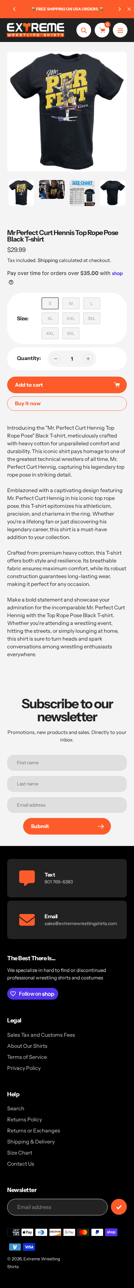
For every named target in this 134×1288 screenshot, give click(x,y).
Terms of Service (27, 1057)
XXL (71, 318)
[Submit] (119, 1207)
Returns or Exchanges (33, 1130)
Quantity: (29, 358)
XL (50, 318)
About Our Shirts (27, 1046)
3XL (92, 318)
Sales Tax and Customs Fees (41, 1035)
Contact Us (20, 1163)
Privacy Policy (24, 1068)
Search (15, 1108)
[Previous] (14, 9)
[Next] (119, 9)
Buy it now (28, 403)
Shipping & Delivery (31, 1141)
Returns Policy (24, 1119)
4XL (50, 333)
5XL (71, 333)
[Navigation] (120, 30)
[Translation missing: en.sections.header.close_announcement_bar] (129, 9)
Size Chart (19, 1152)
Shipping (48, 260)
